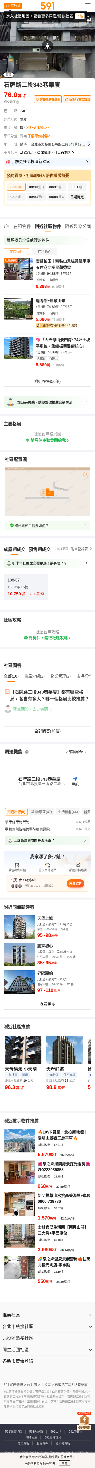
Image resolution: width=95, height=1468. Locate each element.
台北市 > (33, 1385)
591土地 (55, 1431)
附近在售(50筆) (47, 381)
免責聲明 (23, 1443)
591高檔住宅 (53, 1437)
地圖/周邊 (75, 752)
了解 (79, 16)
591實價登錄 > (15, 1385)
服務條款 (42, 1443)
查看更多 (47, 1004)
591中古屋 (76, 1431)
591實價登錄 (13, 1431)
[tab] (16, 251)
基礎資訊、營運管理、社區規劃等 (45, 153)
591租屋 (31, 1437)
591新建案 (36, 1431)
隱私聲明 (48, 1463)
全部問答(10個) (47, 731)
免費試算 (75, 883)
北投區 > (47, 1385)
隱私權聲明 (63, 1443)
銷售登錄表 (79, 549)
